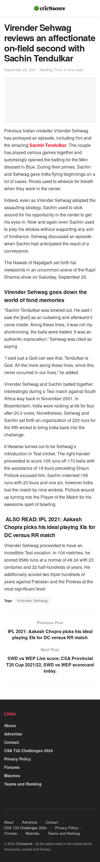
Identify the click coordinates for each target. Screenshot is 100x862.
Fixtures (12, 767)
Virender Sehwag (32, 600)
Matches (12, 775)
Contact (11, 742)
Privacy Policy (17, 759)
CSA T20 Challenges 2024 (28, 750)
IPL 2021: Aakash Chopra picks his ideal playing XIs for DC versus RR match (49, 527)
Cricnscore (24, 843)
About (10, 725)
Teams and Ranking (23, 784)
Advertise (13, 734)
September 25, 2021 (20, 69)
